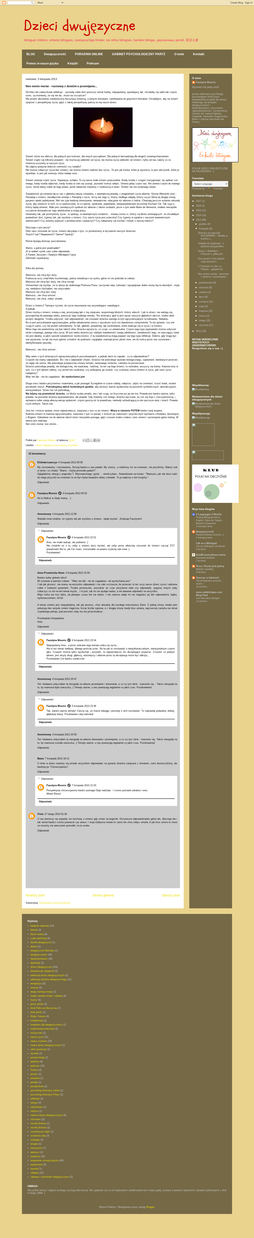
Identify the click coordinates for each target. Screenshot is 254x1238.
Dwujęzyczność (55, 54)
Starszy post (171, 895)
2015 (199, 210)
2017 (199, 201)
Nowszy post (35, 895)
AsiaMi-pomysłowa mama (211, 554)
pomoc (34, 1074)
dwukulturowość (39, 958)
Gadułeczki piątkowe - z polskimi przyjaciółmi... (212, 245)
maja (202, 306)
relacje (34, 1102)
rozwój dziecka (38, 1127)
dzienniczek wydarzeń (42, 971)
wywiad (34, 1168)
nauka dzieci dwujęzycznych (45, 1045)
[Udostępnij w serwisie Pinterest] (98, 440)
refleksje (35, 1098)
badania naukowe (39, 925)
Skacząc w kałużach (207, 577)
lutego (202, 320)
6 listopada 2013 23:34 (84, 640)
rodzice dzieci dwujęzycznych (46, 1115)
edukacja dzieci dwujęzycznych (47, 975)
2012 (199, 331)
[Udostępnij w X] (91, 440)
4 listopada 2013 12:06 (64, 514)
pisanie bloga (37, 1057)
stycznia (204, 325)
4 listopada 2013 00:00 (70, 462)
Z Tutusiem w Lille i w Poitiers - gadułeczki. (211, 268)
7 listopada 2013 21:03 (84, 785)
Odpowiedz (43, 482)
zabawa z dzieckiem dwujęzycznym (49, 1176)
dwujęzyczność (38, 954)
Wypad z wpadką (204, 569)
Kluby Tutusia (37, 1016)
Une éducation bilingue (208, 598)
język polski (36, 1004)
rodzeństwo (36, 1107)
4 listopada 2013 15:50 (77, 572)
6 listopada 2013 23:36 (84, 706)
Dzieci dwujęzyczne (79, 25)
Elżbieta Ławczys (47, 462)
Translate (218, 188)
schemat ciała (38, 1135)
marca (202, 315)
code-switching (38, 938)
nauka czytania (38, 1041)
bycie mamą (37, 934)
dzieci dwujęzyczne (46, 445)
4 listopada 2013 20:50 (64, 734)
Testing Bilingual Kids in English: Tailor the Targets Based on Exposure (209, 520)
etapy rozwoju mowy (41, 991)
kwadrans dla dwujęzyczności (46, 1024)
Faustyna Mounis (47, 493)
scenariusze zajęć (40, 1131)
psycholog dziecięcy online (45, 1090)
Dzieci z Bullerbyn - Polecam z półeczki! (210, 252)
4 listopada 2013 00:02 (75, 493)
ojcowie (34, 1053)
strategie (35, 1139)
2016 (199, 205)
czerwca (204, 301)
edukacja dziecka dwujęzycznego (48, 979)
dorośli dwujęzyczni (41, 942)
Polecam (93, 63)
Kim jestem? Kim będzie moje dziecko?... (211, 260)
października (206, 282)
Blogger (150, 1207)
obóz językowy (38, 1049)
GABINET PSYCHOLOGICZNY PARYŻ (138, 54)
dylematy (35, 962)
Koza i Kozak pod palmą (210, 566)
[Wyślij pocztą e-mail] (84, 440)
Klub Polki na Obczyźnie (43, 1008)
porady (34, 1082)
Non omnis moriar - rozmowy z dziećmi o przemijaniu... (213, 275)
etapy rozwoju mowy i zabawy (46, 995)
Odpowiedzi (47, 531)
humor (33, 999)
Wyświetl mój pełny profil (205, 87)
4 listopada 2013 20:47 (64, 679)
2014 (199, 215)
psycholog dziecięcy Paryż (45, 1094)
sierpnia (203, 292)
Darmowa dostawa (205, 558)
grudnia (203, 224)
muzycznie (36, 1032)
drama (33, 946)
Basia (40, 758)
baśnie (34, 929)
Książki (72, 63)
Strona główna (103, 895)
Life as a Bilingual (206, 543)
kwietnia (203, 311)
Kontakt (198, 54)
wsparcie (35, 1156)
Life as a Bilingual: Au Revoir (210, 546)
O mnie (179, 54)
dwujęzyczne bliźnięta (42, 950)
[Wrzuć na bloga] (88, 440)
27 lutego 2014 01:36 (55, 814)
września (204, 287)
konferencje (36, 1020)
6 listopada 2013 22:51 (84, 537)
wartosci (34, 1152)
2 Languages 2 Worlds (209, 514)
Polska (34, 1070)
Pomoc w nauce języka (42, 63)
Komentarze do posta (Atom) (54, 902)
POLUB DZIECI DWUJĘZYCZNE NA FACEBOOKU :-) (210, 170)
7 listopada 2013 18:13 (57, 758)
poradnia (35, 1078)
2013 (199, 219)
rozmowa (73, 445)
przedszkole (37, 1086)
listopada (204, 228)
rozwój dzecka (38, 1123)
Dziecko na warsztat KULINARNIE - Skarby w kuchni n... (213, 236)
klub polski (36, 1012)
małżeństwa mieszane (42, 1028)
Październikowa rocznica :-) (210, 534)
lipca (202, 296)
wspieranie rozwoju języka (44, 1160)
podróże (34, 1061)
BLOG (30, 54)
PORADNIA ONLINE (89, 54)
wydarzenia (36, 1164)
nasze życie (37, 1037)
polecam (35, 1065)
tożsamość (36, 1148)
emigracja (35, 983)
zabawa (34, 1172)
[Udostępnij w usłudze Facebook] (95, 440)
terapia (34, 1143)
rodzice (34, 1111)
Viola (40, 814)
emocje (62, 445)
